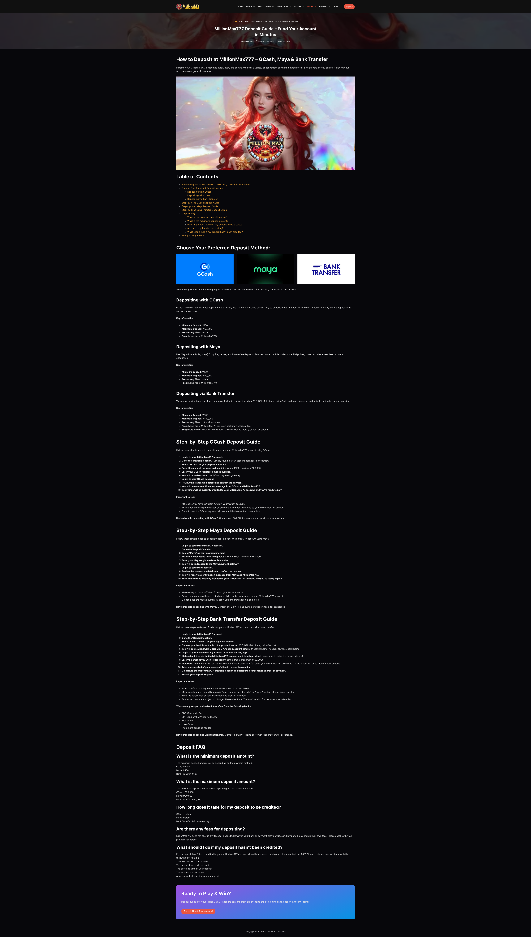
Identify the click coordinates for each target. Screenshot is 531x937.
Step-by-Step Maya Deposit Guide (200, 206)
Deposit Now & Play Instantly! (198, 911)
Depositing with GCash (199, 191)
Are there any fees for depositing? (205, 228)
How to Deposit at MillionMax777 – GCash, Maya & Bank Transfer (216, 184)
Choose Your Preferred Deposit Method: (203, 188)
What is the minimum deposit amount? (207, 217)
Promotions (282, 7)
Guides (310, 7)
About (249, 7)
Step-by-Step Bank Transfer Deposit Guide (204, 209)
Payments (299, 7)
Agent (336, 7)
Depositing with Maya (198, 195)
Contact (323, 7)
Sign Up (349, 7)
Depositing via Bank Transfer (202, 199)
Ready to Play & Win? (193, 235)
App (259, 7)
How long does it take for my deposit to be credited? (215, 224)
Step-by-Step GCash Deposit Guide (200, 202)
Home (240, 7)
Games (268, 7)
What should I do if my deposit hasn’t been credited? (215, 231)
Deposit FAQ (188, 213)
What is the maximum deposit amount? (207, 221)
